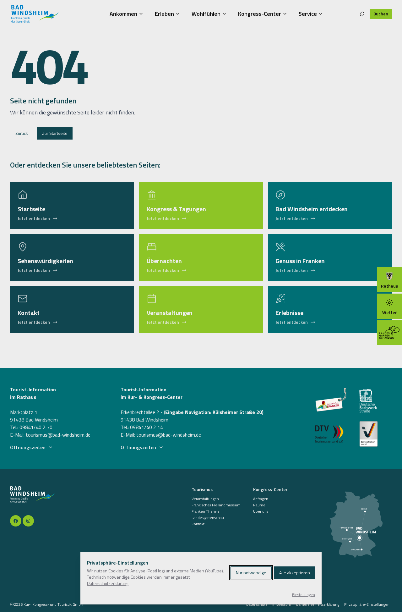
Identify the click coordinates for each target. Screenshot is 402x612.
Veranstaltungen (205, 498)
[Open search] (362, 14)
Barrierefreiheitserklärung (317, 604)
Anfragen (260, 498)
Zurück (21, 133)
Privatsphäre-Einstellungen (366, 604)
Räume (259, 505)
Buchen (380, 13)
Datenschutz (256, 604)
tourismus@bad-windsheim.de (58, 434)
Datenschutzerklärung (107, 583)
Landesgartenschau (208, 517)
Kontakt (198, 524)
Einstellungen (303, 594)
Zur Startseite (55, 133)
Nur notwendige (251, 572)
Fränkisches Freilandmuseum (216, 505)
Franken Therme (206, 511)
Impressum (281, 604)
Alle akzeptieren (294, 572)
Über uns (260, 511)
